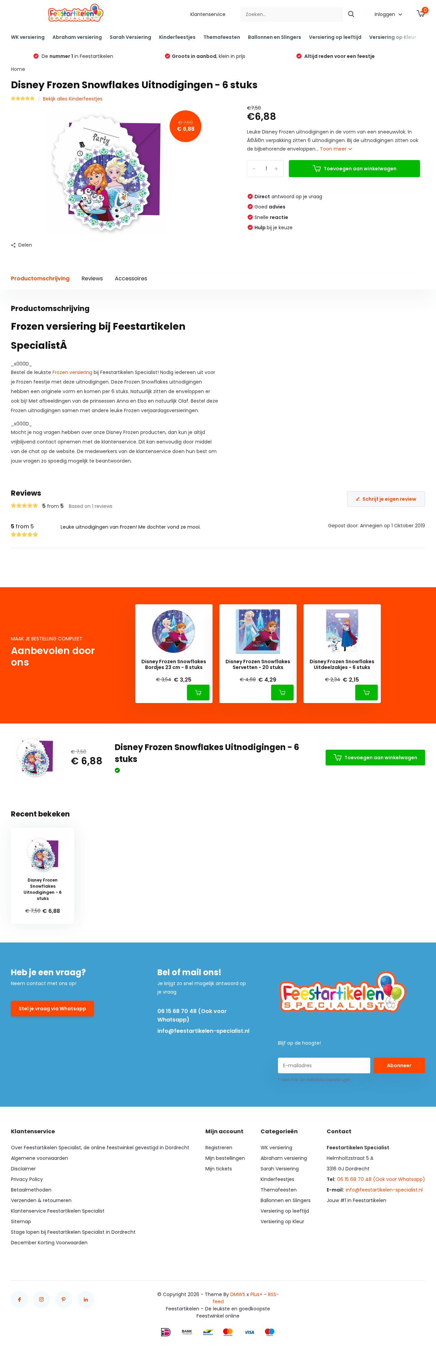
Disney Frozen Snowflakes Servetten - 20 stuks (257, 664)
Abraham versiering (77, 37)
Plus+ (256, 1294)
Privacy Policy (27, 1179)
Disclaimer (23, 1168)
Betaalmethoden (31, 1189)
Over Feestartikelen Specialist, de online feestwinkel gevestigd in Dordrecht (100, 1147)
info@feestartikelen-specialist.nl (203, 1031)
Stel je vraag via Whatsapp (52, 1008)
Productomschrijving (40, 278)
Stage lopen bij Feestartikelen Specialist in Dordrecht (73, 1232)
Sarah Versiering (130, 37)
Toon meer (334, 148)
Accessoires (131, 278)
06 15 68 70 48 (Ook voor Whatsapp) (192, 1015)
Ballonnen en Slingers (274, 37)
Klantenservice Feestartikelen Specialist (58, 1211)
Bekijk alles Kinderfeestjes (73, 98)
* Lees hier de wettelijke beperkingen (314, 1080)
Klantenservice (207, 14)
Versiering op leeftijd (335, 37)
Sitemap (21, 1221)
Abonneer (399, 1065)
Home (18, 69)
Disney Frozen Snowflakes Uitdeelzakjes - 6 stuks (342, 664)
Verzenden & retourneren (41, 1200)
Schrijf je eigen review (389, 499)
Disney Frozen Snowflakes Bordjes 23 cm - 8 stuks (173, 664)
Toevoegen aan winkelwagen (360, 168)
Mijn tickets (218, 1168)
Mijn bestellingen (225, 1158)
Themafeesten (221, 37)
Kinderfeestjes (177, 37)
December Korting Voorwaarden (49, 1242)
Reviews (92, 278)
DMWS (237, 1294)
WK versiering (28, 37)
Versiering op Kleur (392, 37)
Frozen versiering (72, 372)
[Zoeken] (351, 14)
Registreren (218, 1147)
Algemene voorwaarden (39, 1158)
